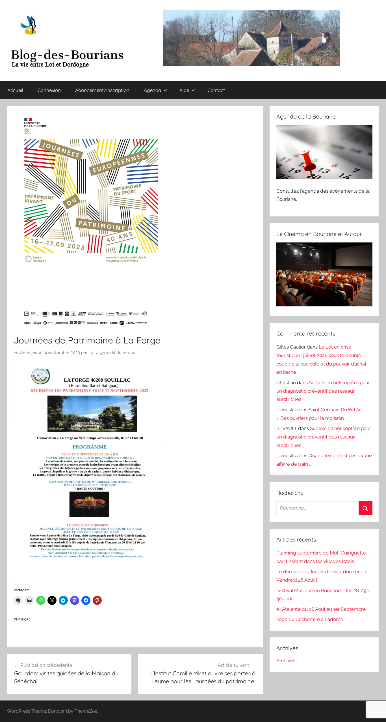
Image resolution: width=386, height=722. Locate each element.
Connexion (49, 90)
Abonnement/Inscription (102, 90)
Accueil (15, 90)
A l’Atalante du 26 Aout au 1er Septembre (321, 609)
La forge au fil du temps (111, 352)
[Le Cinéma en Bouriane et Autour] (324, 305)
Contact (216, 90)
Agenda (152, 90)
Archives (285, 660)
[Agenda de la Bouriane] (324, 177)
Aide (184, 90)
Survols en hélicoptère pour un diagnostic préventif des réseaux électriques (323, 391)
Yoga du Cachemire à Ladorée (309, 619)
